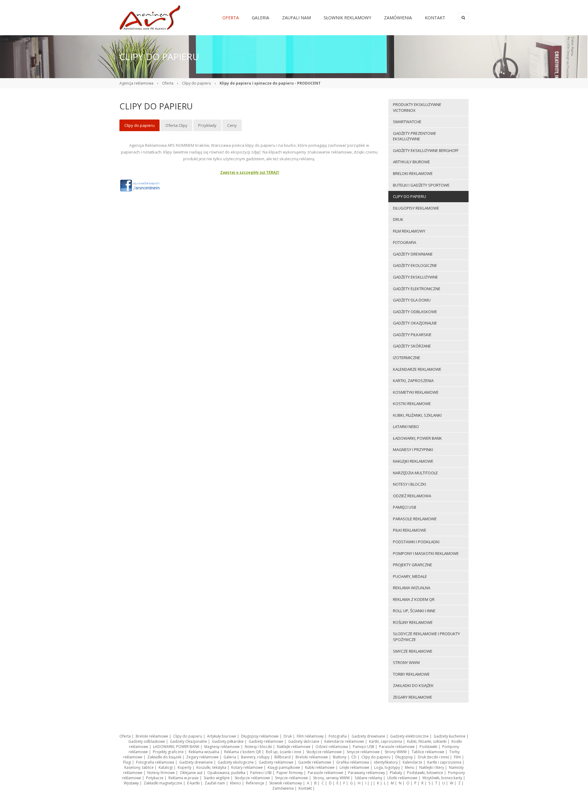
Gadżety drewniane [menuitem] (413, 254)
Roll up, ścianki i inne (283, 751)
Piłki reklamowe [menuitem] (409, 530)
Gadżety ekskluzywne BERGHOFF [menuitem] (425, 150)
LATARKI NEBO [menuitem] (406, 426)
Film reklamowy (310, 736)
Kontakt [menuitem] (435, 18)
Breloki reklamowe (152, 736)
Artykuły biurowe (221, 736)
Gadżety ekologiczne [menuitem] (415, 265)
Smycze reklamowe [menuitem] (412, 651)
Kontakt (305, 788)
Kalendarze (412, 762)
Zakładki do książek (164, 757)
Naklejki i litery (431, 767)
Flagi (127, 762)
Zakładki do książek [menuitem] (413, 685)
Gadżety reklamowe (266, 741)
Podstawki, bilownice (425, 772)
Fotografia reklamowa (155, 762)
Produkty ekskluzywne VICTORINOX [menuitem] (417, 107)
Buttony (339, 757)
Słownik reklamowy (285, 783)
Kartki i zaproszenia (444, 762)
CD (353, 757)
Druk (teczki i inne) (433, 757)
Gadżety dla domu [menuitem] (412, 300)
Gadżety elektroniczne (409, 736)
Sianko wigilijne (217, 777)
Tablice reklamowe (428, 751)
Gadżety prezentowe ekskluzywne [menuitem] (414, 136)
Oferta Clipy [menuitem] (176, 125)
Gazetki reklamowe (314, 762)
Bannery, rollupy (255, 757)
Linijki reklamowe (354, 767)
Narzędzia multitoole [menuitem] (415, 473)
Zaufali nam (215, 783)
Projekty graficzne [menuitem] (412, 564)
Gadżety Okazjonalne (188, 741)
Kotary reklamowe (247, 767)
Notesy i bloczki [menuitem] (409, 484)
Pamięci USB (363, 746)
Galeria (230, 757)
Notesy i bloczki (258, 746)
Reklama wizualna (204, 751)
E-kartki (193, 783)
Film (457, 757)
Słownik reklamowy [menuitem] (347, 18)
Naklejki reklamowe (294, 746)
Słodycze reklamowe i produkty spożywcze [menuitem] (426, 636)
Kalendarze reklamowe (344, 741)
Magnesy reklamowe (222, 746)
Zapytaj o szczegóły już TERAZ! (249, 172)
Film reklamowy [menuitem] (409, 231)
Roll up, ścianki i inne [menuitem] (414, 610)
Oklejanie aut (191, 772)
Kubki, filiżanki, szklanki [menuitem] (417, 415)
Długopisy (404, 757)
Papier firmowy (290, 772)
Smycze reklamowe (363, 751)
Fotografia (338, 736)
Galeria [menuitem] (260, 18)
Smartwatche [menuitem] (407, 121)
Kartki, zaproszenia (385, 741)
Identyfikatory (386, 762)
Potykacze (155, 777)
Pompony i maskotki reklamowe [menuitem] (426, 553)
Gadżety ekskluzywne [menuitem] (415, 277)
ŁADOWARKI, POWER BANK (176, 746)
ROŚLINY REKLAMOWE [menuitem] (413, 622)
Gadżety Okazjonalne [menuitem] (415, 323)
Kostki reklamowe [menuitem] (412, 403)
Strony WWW (396, 751)
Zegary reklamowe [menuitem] (412, 697)
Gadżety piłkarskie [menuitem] (412, 334)
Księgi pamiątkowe (284, 767)
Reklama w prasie (183, 777)
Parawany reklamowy (366, 772)
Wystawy (131, 783)
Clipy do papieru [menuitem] (139, 125)
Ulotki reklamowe (402, 777)
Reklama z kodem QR (242, 751)
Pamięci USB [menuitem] (404, 507)
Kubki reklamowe (320, 767)
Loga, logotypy (387, 767)
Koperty (184, 767)
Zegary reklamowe (202, 757)
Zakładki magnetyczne (163, 783)
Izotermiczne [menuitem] (406, 357)
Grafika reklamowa (352, 762)
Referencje (255, 783)
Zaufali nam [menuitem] (296, 18)
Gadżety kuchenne (450, 736)
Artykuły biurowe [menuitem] (411, 162)
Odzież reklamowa (331, 746)
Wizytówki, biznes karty (442, 777)
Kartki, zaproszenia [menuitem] (413, 380)
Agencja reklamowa (136, 83)
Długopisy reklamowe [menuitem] (416, 208)
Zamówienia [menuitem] (398, 18)
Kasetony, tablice (139, 767)
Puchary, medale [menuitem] (410, 576)
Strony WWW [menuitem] (406, 662)
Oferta (167, 83)
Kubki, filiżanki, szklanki (427, 741)
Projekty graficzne (168, 751)
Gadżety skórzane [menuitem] (412, 346)
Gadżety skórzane (303, 741)
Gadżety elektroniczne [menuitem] (416, 288)
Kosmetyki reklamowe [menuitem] (416, 392)
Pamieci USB (261, 772)
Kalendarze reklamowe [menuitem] (417, 369)
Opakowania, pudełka (226, 772)
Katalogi (166, 767)
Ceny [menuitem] (232, 125)
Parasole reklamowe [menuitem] (415, 519)
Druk (288, 736)
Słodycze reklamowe (324, 751)
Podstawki (428, 746)
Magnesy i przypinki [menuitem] (413, 449)
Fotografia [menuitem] (404, 242)
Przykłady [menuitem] (207, 125)
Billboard (282, 757)
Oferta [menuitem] (230, 18)
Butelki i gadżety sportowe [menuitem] (421, 185)
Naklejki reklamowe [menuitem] (413, 461)
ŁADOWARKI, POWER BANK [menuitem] (417, 438)
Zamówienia (283, 788)
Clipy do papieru (196, 83)
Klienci (235, 783)
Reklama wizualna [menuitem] (411, 587)
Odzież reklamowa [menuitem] (412, 496)
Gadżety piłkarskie (228, 741)
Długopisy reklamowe (260, 736)
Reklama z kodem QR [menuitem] (414, 599)
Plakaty (396, 772)
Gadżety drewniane (368, 736)
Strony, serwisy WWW (331, 777)
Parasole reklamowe (397, 746)
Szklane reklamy (368, 777)
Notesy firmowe (161, 772)
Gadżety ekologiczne (236, 762)
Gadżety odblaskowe (146, 741)
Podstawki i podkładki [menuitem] (416, 542)
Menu (409, 767)
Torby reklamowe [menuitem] (411, 674)
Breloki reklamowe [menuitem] (413, 173)
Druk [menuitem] (398, 219)
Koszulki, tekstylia (211, 767)
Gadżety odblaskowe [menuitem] (415, 311)
